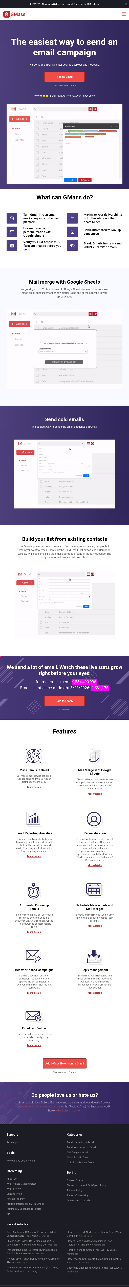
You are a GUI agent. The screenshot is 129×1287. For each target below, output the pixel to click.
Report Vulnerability (77, 1195)
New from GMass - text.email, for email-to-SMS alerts (70, 4)
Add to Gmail (65, 76)
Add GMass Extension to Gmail (64, 1063)
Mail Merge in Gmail (77, 1152)
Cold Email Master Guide (80, 1162)
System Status (75, 1180)
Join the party (64, 701)
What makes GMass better (21, 1183)
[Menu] (124, 14)
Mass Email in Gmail (78, 1157)
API (8, 1213)
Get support (13, 1142)
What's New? (14, 1188)
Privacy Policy (74, 1190)
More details (34, 787)
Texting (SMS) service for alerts (24, 1208)
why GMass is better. (68, 1110)
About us (12, 1178)
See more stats (64, 709)
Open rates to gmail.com (80, 1200)
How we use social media (21, 1160)
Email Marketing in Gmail (80, 1142)
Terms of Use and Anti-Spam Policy (86, 1185)
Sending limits (14, 1193)
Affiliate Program (16, 1198)
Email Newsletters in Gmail (81, 1147)
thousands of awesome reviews (38, 1106)
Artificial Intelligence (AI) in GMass (25, 1203)
